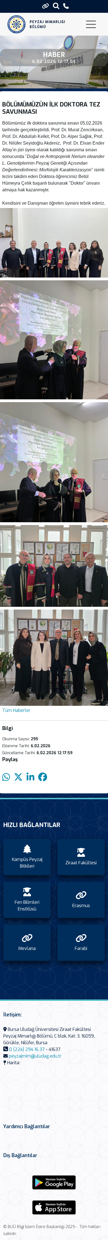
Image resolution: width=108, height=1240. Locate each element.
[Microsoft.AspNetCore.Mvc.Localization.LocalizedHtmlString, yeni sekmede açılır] (54, 1182)
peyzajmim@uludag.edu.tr (35, 1056)
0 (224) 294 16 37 (27, 1049)
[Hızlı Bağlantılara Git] (45, 6)
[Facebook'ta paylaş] (42, 777)
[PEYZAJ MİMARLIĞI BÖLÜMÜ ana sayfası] (16, 24)
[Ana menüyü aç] (91, 24)
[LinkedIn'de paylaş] (30, 777)
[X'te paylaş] (18, 777)
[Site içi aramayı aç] (56, 5)
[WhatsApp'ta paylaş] (6, 777)
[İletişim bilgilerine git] (66, 6)
